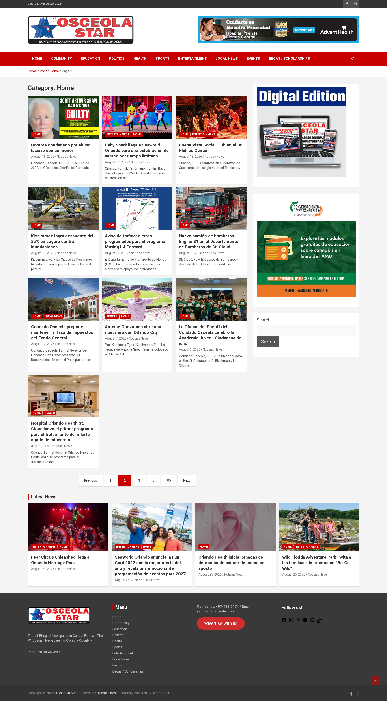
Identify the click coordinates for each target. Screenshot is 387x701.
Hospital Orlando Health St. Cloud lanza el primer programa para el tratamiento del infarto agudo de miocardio (62, 431)
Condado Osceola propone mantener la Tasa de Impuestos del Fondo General (62, 332)
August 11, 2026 (42, 253)
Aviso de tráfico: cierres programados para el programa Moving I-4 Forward (135, 241)
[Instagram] (291, 622)
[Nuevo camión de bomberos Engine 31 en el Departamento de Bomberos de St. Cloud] (211, 208)
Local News (227, 59)
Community (61, 59)
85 (169, 480)
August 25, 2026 (209, 574)
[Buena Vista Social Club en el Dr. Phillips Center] (211, 117)
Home (37, 59)
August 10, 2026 (190, 253)
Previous (90, 480)
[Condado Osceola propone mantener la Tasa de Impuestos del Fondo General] (63, 299)
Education (90, 59)
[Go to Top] (375, 680)
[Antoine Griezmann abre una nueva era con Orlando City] (137, 299)
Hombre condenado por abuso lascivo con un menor (60, 147)
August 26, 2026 (126, 580)
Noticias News (67, 156)
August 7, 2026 (115, 338)
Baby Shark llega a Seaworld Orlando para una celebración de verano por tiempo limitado (137, 150)
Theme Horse (107, 693)
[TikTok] (319, 622)
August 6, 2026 (189, 349)
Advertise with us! (221, 623)
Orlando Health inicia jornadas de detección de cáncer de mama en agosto (231, 563)
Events (253, 59)
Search (263, 320)
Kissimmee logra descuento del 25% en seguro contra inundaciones (62, 241)
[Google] (312, 622)
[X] (298, 622)
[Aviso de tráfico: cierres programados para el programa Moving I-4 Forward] (137, 208)
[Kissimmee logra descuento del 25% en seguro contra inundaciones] (63, 208)
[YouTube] (305, 622)
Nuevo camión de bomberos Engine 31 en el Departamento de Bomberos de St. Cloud (208, 241)
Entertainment (192, 59)
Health (140, 59)
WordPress (161, 693)
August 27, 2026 (42, 569)
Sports (162, 59)
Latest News (43, 496)
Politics (117, 59)
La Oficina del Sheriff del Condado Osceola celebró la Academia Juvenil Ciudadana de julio (210, 335)
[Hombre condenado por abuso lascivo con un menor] (63, 117)
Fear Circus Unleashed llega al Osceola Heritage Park (60, 560)
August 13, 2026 (190, 156)
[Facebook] (284, 622)
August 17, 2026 (116, 162)
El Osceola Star (65, 693)
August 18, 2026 (42, 156)
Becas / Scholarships (289, 59)
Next (186, 480)
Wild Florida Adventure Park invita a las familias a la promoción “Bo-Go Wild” (316, 563)
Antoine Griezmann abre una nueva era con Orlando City (133, 329)
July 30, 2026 (40, 446)
